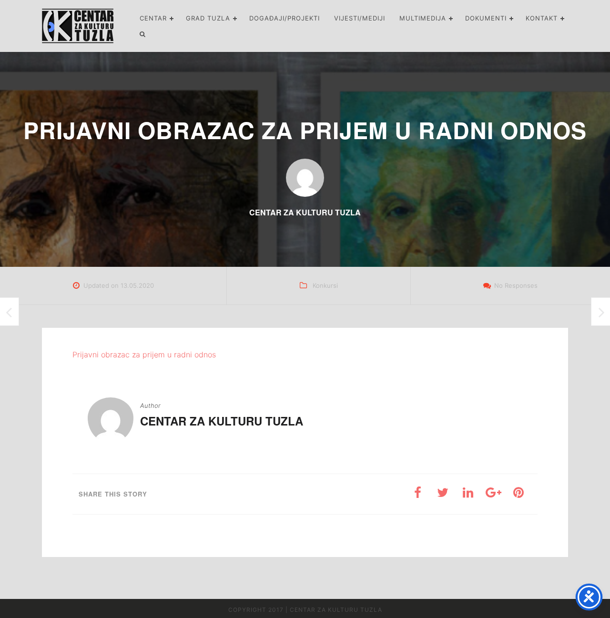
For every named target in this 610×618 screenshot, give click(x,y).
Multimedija (422, 18)
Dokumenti (486, 18)
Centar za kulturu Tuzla (221, 421)
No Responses (516, 285)
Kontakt (542, 18)
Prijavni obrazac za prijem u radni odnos (144, 354)
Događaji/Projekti (284, 18)
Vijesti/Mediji (359, 18)
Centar (153, 18)
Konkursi (325, 285)
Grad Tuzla (208, 18)
